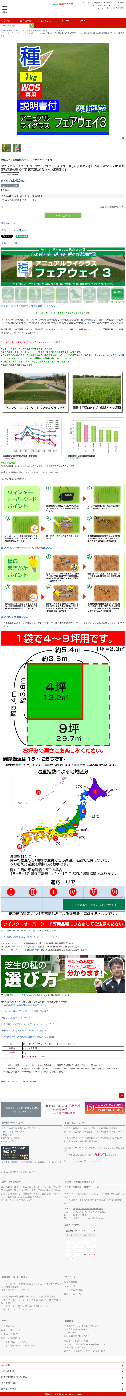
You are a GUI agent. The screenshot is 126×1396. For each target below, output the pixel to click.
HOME (3, 30)
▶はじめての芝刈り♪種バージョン (16, 1017)
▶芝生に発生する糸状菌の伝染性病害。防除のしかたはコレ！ (29, 1037)
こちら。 (35, 1172)
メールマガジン (100, 5)
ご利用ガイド (110, 3)
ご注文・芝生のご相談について (80, 1182)
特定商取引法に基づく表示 (14, 1377)
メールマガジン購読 (74, 1290)
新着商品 (8, 20)
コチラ (22, 995)
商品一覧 (26, 20)
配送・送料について (74, 1123)
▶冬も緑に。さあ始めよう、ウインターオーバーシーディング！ (30, 937)
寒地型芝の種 (39, 30)
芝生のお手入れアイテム (18, 30)
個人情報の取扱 (8, 1383)
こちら (76, 1161)
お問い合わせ (7, 1371)
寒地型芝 (89, 320)
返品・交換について (11, 1182)
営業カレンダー (80, 1218)
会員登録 (98, 3)
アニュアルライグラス (56, 30)
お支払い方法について (12, 1123)
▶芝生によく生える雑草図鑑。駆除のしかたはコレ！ (25, 1030)
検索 (32, 26)
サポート (6, 1321)
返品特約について (9, 223)
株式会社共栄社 (118, 8)
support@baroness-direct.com (88, 1208)
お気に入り (46, 20)
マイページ (64, 20)
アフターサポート (117, 5)
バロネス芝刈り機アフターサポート (18, 1345)
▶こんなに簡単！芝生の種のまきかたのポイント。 (24, 1005)
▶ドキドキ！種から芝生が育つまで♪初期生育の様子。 (25, 1011)
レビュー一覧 (103, 8)
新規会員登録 (70, 1282)
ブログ (122, 3)
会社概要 (69, 1321)
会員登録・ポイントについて (16, 1277)
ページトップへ (121, 1095)
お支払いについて (9, 1334)
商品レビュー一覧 (72, 1294)
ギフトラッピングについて (14, 1341)
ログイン (87, 3)
